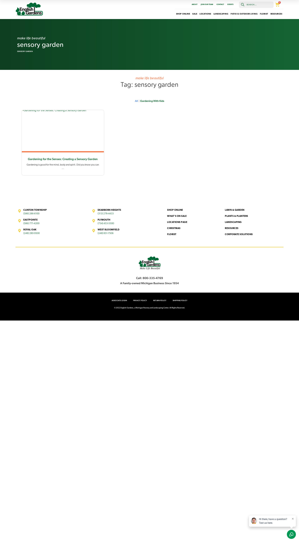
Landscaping (233, 222)
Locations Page (177, 222)
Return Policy (159, 300)
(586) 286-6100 (31, 213)
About (194, 4)
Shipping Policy (180, 300)
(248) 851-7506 (106, 233)
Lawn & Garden (234, 210)
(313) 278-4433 (106, 213)
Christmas (173, 228)
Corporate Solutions (239, 234)
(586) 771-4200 (31, 223)
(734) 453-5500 (106, 223)
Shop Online (175, 210)
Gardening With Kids (152, 100)
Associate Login (119, 300)
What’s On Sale (177, 216)
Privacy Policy (140, 300)
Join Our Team (207, 4)
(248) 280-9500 (31, 233)
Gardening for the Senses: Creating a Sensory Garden (63, 159)
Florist (171, 234)
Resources (231, 228)
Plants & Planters (236, 216)
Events (230, 4)
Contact (220, 4)
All (136, 100)
